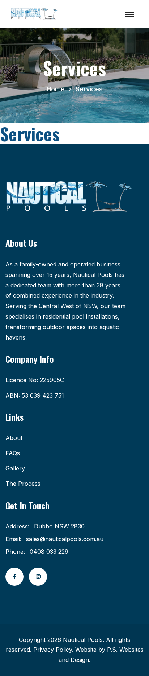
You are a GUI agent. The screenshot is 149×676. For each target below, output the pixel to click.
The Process (23, 483)
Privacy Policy (52, 649)
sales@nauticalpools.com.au (64, 539)
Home (56, 89)
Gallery (15, 468)
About (13, 437)
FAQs (12, 453)
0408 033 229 (49, 551)
